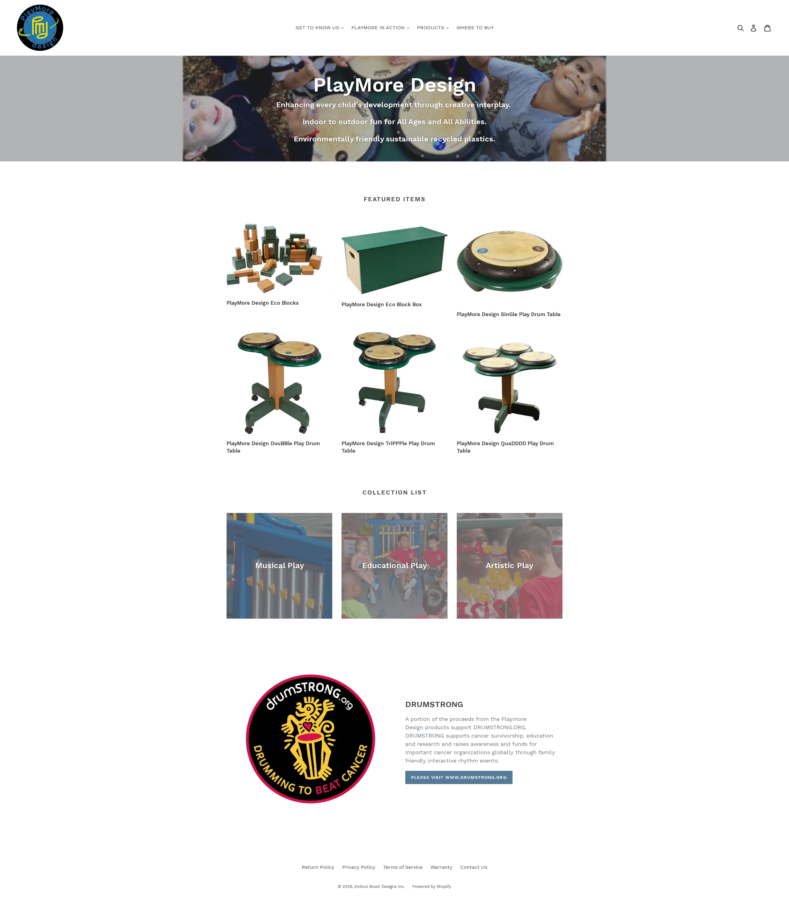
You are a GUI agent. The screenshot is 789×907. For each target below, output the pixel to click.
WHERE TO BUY (475, 28)
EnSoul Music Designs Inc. (379, 886)
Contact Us (473, 867)
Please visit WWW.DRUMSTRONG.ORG (459, 777)
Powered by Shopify (431, 886)
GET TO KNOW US (318, 28)
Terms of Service (403, 867)
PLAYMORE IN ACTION (378, 28)
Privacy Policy (358, 867)
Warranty (441, 867)
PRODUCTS (431, 28)
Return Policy (318, 867)
